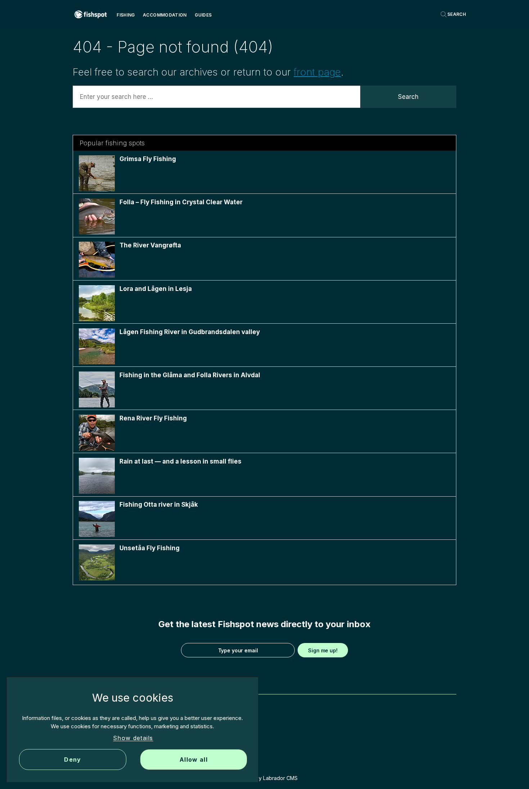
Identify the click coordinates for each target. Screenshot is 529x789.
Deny (72, 759)
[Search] (453, 14)
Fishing (126, 15)
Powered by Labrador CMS (265, 778)
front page (317, 72)
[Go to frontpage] (90, 14)
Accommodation (165, 15)
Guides (203, 15)
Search (408, 96)
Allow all (194, 759)
